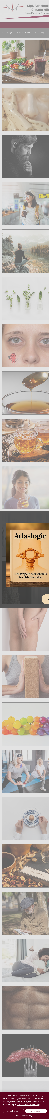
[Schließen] (45, 1095)
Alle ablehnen (13, 1110)
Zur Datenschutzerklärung (29, 1104)
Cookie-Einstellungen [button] (24, 1115)
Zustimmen (36, 1110)
